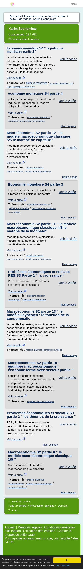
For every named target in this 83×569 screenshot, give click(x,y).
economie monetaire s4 (61, 83)
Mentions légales (30, 527)
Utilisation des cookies (39, 531)
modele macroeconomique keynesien (44, 350)
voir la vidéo (68, 59)
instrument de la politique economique (26, 121)
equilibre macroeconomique (40, 401)
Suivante (50, 505)
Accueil (10, 527)
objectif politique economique (21, 86)
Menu (74, 4)
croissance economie (34, 299)
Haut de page (68, 126)
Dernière (63, 505)
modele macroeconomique (38, 171)
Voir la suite (14, 77)
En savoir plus (63, 565)
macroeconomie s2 (17, 487)
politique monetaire (36, 83)
